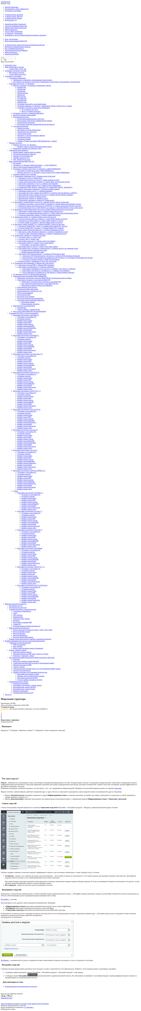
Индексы (16, 620)
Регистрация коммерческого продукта (30, 119)
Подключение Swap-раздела (27, 287)
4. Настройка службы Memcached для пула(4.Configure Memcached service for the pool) (43, 209)
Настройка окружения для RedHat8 (29, 548)
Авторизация (5, 2)
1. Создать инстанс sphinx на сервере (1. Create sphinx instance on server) (42, 219)
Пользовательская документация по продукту (21, 986)
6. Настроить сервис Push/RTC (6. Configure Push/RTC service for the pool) (39, 224)
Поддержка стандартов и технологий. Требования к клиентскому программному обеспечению (46, 82)
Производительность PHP (22, 665)
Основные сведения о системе (15, 71)
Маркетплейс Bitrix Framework (15, 28)
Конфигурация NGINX (25, 396)
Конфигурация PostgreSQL (26, 328)
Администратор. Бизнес (13, 18)
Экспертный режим (24, 134)
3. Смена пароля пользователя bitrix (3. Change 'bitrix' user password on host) (43, 182)
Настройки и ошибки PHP (22, 622)
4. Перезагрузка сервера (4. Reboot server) (31, 196)
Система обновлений (20, 126)
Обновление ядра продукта (27, 132)
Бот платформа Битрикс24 (14, 48)
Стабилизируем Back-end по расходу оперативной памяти (33, 663)
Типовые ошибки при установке (24, 174)
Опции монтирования (25, 293)
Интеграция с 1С (11, 20)
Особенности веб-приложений (20, 643)
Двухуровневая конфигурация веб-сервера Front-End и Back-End (31, 657)
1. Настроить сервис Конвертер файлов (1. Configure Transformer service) (42, 232)
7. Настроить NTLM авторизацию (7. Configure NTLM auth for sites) (41, 254)
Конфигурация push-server (30, 526)
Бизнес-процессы (11, 52)
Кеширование (18, 617)
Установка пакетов (24, 319)
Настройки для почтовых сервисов (33, 245)
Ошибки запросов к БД (21, 158)
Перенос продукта (15, 143)
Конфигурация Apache (25, 324)
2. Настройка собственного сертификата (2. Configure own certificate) (45, 271)
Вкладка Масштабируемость (23, 637)
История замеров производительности (26, 626)
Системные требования (17, 78)
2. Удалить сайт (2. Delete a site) (28, 239)
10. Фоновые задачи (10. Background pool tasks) (29, 274)
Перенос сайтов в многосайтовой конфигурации (34, 146)
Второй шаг (21, 89)
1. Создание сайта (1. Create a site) (29, 237)
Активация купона (24, 137)
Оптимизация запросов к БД (23, 693)
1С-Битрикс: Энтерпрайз (14, 33)
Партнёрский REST (12, 54)
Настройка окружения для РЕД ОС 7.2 (31, 567)
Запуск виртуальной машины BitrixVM (27, 167)
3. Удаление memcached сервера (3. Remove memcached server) (39, 215)
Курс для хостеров (11, 39)
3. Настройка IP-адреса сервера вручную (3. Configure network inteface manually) (45, 195)
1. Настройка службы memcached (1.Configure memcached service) (40, 211)
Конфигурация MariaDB (25, 326)
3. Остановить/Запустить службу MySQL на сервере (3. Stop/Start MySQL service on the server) (50, 208)
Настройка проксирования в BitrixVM (30, 300)
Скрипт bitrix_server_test (17, 69)
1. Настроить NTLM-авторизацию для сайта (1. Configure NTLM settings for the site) (50, 256)
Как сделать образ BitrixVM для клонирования (29, 311)
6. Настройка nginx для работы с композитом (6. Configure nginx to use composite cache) (47, 248)
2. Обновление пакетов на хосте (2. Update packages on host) (38, 180)
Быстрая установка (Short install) (24, 115)
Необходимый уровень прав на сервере (27, 152)
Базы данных (17, 646)
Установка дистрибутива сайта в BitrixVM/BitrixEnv (35, 171)
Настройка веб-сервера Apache (28, 674)
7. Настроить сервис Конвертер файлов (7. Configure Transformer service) (38, 230)
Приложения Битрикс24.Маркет (16, 50)
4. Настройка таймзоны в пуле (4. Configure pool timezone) (37, 184)
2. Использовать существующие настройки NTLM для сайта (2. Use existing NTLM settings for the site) (57, 258)
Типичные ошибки (24, 139)
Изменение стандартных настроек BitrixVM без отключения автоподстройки (44, 278)
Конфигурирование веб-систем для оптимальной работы (25, 641)
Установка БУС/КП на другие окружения (23, 313)
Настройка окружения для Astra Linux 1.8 (27, 354)
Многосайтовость (11, 30)
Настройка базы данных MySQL (24, 687)
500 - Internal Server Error (21, 159)
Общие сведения (23, 128)
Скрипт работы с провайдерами (28, 309)
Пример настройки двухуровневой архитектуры (30, 672)
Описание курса (10, 65)
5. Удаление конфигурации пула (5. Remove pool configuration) (39, 185)
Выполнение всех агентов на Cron (29, 291)
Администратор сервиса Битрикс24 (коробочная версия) (25, 45)
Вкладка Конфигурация (21, 632)
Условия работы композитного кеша (34, 250)
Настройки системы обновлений (28, 130)
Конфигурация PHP (24, 322)
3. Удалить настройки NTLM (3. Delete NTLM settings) (40, 259)
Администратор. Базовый (14, 15)
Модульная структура (16, 72)
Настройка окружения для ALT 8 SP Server (32, 585)
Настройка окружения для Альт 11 (25, 450)
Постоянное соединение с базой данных (27, 685)
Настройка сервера (28, 302)
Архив (15, 491)
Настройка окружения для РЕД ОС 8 (26, 372)
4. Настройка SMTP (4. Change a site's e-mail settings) (35, 243)
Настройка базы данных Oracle (24, 689)
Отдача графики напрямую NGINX (29, 680)
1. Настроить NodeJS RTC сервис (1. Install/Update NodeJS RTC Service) (42, 226)
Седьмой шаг (22, 98)
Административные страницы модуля (22, 609)
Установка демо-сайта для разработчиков (31, 104)
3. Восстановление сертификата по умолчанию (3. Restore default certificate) (47, 272)
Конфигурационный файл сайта (32, 252)
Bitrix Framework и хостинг (14, 67)
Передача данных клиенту (22, 652)
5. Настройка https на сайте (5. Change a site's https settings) (37, 246)
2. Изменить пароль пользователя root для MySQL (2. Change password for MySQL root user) (49, 206)
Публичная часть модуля (17, 607)
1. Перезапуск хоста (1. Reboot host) (29, 178)
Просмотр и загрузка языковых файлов (31, 135)
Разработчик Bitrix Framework (15, 24)
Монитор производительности (16, 604)
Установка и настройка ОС (26, 317)
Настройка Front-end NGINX (27, 678)
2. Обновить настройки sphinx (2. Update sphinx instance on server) (40, 221)
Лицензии (117, 788)
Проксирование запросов (30, 304)
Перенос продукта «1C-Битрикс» (25, 145)
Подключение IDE (23, 295)
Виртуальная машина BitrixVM (16, 41)
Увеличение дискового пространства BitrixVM (33, 280)
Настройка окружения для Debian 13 (26, 315)
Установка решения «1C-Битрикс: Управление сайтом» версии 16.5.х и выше (44, 106)
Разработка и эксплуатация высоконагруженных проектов (25, 35)
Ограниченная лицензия (26, 122)
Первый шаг (21, 87)
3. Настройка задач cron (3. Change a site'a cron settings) (36, 241)
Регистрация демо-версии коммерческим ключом (34, 121)
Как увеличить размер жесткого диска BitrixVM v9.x (39, 283)
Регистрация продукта (21, 117)
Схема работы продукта (17, 74)
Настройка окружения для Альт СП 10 (26, 409)
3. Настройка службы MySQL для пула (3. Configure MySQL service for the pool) (41, 202)
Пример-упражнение (20, 691)
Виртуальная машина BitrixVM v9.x (21, 161)
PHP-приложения (19, 644)
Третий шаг (21, 91)
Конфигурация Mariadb (25, 402)
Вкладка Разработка (20, 635)
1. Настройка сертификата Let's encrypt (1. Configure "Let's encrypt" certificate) (48, 269)
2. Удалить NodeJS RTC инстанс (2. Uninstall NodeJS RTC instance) (40, 228)
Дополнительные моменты (18, 150)
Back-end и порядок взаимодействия (26, 661)
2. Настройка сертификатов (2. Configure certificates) (35, 267)
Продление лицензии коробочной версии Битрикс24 (36, 124)
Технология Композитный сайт (16, 26)
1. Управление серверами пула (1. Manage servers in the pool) (34, 176)
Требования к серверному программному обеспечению (32, 80)
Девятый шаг (22, 102)
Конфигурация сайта (24, 333)
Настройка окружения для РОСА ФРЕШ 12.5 (29, 470)
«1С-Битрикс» (29, 1007)
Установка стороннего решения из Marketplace (33, 108)
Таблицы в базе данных (21, 619)
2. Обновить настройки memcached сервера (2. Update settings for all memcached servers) (47, 213)
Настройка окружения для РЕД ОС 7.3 (26, 391)
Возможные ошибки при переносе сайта (27, 148)
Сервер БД (17, 624)
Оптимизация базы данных (18, 682)
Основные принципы (20, 683)
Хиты (15, 613)
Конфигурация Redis (24, 330)
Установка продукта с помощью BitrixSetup (28, 113)
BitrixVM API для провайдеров (24, 306)
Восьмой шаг (22, 100)
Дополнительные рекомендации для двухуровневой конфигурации (36, 669)
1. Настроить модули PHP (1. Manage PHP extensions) (35, 265)
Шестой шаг (21, 97)
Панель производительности (19, 628)
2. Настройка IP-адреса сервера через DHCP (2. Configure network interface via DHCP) (47, 193)
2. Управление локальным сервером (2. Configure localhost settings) (36, 189)
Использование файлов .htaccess (24, 154)
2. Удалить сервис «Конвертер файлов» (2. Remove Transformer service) (42, 233)
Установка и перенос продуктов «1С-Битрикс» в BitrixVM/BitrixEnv (37, 169)
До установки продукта (29, 109)
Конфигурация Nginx (24, 321)
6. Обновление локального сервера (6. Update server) (35, 200)
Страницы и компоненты (22, 611)
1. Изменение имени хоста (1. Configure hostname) (34, 191)
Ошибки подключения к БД (23, 156)
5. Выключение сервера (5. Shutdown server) (32, 198)
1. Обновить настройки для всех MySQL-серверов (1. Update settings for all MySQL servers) (49, 204)
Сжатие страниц (19, 667)
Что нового (17, 163)
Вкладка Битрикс (19, 633)
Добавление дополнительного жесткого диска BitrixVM (41, 282)
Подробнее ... (5, 899)
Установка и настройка (13, 11)
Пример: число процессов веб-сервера (30, 676)
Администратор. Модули (14, 16)
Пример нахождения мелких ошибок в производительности (30, 639)
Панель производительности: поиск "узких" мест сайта (32, 630)
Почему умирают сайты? (18, 650)
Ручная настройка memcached (27, 289)
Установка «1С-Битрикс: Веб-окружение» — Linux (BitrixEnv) (35, 165)
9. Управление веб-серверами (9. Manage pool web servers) (33, 263)
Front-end (16, 659)
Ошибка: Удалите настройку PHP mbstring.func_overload (37, 141)
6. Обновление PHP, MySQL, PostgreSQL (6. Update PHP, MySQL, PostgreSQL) (44, 187)
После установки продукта (30, 111)
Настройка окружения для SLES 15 (29, 530)
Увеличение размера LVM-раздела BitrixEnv (36, 285)
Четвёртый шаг (22, 93)
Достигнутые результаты (22, 670)
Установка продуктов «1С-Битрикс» (22, 84)
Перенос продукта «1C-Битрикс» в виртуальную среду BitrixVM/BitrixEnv (43, 172)
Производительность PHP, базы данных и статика (30, 654)
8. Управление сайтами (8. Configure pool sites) (29, 235)
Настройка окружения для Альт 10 (25, 430)
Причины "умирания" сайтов (23, 656)
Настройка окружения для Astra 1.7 (29, 511)
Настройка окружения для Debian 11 (30, 493)
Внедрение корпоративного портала (18, 47)
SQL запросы (18, 615)
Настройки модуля (15, 606)
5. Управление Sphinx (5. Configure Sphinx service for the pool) (34, 217)
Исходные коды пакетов (25, 296)
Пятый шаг (21, 95)
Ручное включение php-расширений (30, 298)
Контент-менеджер (11, 7)
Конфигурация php (28, 574)
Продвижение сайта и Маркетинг (17, 9)
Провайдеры (21, 308)
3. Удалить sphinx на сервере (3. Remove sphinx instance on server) (40, 222)
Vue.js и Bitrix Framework (14, 31)
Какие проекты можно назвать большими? (28, 648)
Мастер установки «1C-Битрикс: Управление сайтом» (32, 85)
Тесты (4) (8, 694)
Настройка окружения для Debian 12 (26, 335)
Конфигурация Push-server (26, 332)
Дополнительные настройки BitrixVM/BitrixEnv (30, 276)
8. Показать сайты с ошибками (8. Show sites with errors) (36, 261)
